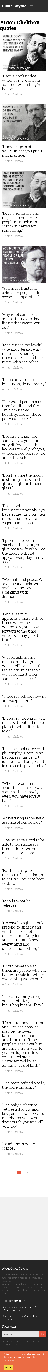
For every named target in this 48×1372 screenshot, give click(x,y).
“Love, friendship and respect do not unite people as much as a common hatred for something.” (20, 222)
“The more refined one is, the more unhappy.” (23, 1085)
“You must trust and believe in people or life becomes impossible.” (22, 292)
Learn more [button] (9, 1361)
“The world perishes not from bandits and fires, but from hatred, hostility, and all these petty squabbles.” (23, 410)
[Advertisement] (24, 1229)
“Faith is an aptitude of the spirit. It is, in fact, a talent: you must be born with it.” (23, 877)
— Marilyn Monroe (11, 1310)
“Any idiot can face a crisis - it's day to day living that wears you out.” (21, 321)
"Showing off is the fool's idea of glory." (21, 1316)
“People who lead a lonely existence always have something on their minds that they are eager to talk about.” (24, 514)
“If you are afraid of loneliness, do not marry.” (24, 381)
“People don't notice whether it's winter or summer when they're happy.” (21, 82)
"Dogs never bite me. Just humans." (19, 1307)
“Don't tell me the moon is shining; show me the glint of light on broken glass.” (23, 481)
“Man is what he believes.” (16, 903)
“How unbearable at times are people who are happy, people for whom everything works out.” (24, 972)
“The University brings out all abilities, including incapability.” (22, 1000)
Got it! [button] (8, 1367)
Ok (42, 1334)
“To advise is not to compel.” (18, 1146)
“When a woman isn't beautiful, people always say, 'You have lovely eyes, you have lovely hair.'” (23, 792)
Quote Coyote (14, 6)
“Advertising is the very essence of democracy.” (23, 820)
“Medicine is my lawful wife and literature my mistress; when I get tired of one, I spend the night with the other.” (22, 353)
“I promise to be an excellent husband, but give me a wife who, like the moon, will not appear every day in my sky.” (23, 551)
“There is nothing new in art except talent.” (24, 698)
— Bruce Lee (8, 1319)
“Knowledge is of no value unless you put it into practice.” (22, 151)
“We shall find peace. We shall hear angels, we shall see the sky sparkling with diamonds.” (23, 588)
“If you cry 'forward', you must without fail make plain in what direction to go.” (23, 724)
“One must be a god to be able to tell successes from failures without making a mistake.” (23, 846)
